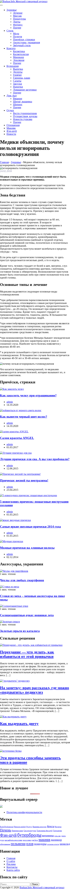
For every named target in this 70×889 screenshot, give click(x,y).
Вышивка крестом (39, 827)
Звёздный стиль (22, 45)
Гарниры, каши (21, 77)
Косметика (19, 51)
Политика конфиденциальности (24, 812)
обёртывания (5, 844)
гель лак (57, 836)
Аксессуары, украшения (26, 42)
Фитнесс (18, 24)
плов (29, 844)
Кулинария (13, 66)
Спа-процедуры (30, 831)
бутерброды (29, 834)
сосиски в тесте (53, 844)
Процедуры (19, 18)
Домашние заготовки (25, 89)
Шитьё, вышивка (22, 101)
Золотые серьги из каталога (20, 631)
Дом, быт (12, 95)
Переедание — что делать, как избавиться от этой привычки (27, 654)
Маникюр (18, 57)
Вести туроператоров (25, 113)
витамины (48, 835)
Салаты (17, 80)
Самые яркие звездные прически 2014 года (30, 526)
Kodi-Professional (7, 827)
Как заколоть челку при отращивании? (28, 395)
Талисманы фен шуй (44, 831)
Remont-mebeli (20, 827)
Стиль (10, 30)
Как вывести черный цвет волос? (23, 416)
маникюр (56, 839)
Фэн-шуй (12, 131)
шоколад (65, 844)
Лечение (17, 12)
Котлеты (58, 827)
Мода (16, 33)
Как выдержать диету (19, 723)
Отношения (13, 125)
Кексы (50, 826)
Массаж (17, 15)
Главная (11, 858)
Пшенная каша (17, 831)
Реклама (11, 864)
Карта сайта (13, 870)
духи (2, 840)
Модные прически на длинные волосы (27, 547)
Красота (11, 48)
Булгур (29, 827)
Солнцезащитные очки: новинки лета (27, 615)
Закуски (17, 83)
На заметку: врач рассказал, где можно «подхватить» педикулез (34, 690)
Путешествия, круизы (25, 116)
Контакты (12, 867)
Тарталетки (57, 831)
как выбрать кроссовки (13, 840)
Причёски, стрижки (24, 39)
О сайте (11, 861)
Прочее (17, 27)
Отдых (10, 110)
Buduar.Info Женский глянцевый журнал (42, 887)
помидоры (40, 844)
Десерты (17, 72)
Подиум (17, 36)
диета (63, 836)
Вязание (17, 98)
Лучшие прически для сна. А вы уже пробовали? (35, 459)
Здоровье (12, 10)
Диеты (16, 21)
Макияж (11, 128)
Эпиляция (18, 60)
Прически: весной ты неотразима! (24, 480)
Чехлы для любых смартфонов (22, 580)
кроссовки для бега (30, 840)
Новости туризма (22, 119)
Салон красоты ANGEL (17, 438)
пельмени (18, 844)
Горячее (17, 75)
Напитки (18, 86)
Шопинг (17, 104)
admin (10, 401)
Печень (5, 830)
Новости (11, 134)
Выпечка (18, 69)
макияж (44, 840)
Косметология (21, 54)
